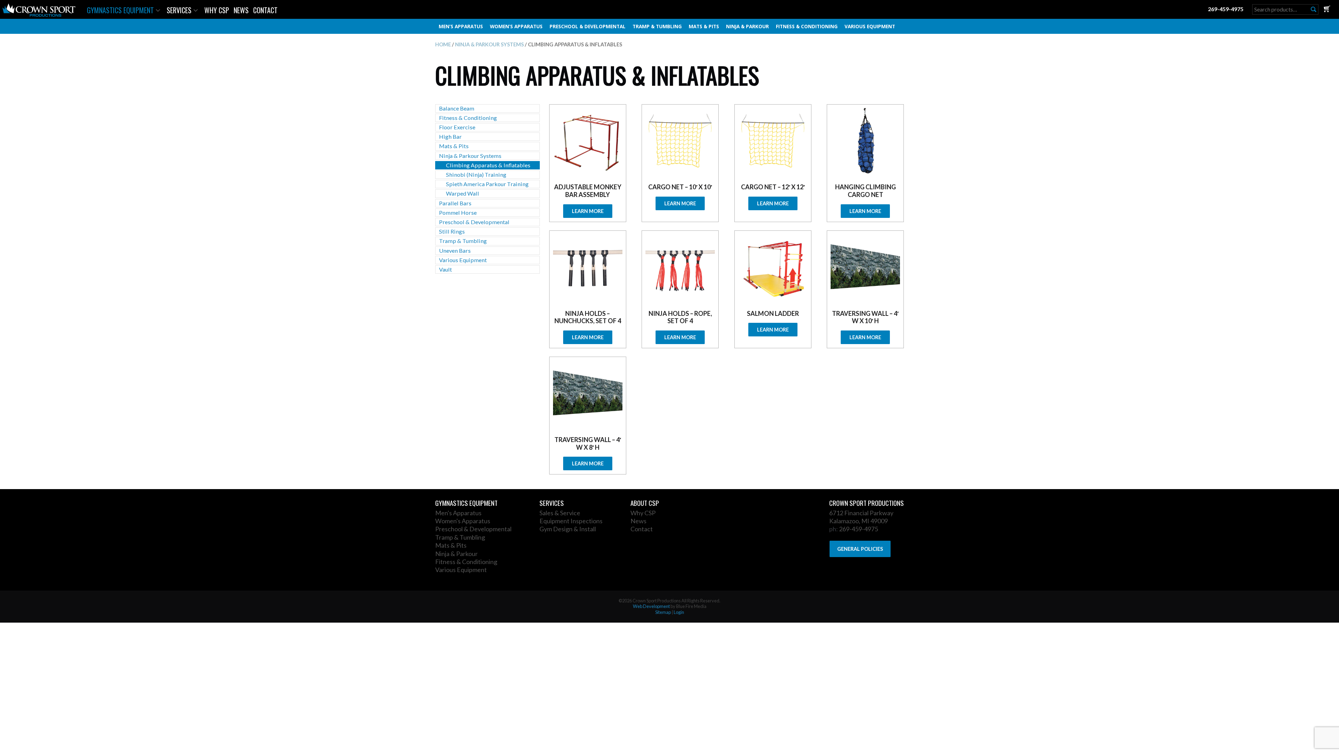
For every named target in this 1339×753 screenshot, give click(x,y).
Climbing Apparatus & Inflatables (488, 165)
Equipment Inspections (571, 521)
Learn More (588, 211)
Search (1313, 9)
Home (443, 44)
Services (179, 10)
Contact (265, 10)
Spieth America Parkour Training (487, 184)
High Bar (450, 136)
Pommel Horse (458, 212)
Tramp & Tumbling (657, 26)
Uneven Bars (455, 250)
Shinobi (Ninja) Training (476, 174)
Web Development (651, 606)
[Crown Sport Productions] (38, 14)
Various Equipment (870, 26)
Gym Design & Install (567, 529)
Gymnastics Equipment (120, 10)
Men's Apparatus (458, 513)
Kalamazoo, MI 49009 (858, 521)
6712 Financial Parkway (861, 513)
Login (679, 612)
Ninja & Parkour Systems (489, 44)
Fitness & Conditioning (807, 26)
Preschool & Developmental (588, 26)
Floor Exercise (457, 127)
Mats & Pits (704, 26)
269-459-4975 (1225, 9)
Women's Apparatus (462, 521)
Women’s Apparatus (516, 26)
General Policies (860, 549)
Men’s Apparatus (461, 26)
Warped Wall (462, 193)
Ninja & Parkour (747, 26)
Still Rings (452, 231)
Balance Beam (456, 108)
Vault (445, 269)
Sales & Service (559, 513)
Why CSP (216, 10)
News (241, 10)
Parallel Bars (455, 203)
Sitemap (663, 612)
